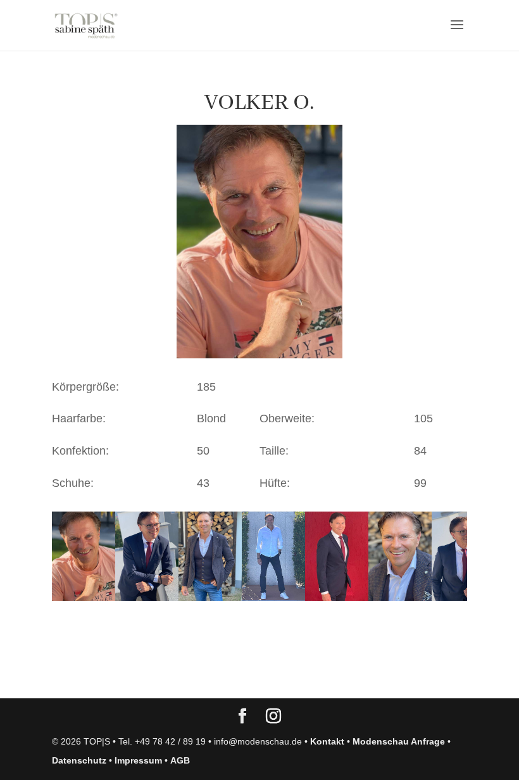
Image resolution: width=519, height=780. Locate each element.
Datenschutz (79, 760)
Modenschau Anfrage (399, 741)
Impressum (138, 760)
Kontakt (327, 741)
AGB (180, 760)
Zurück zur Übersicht (124, 676)
